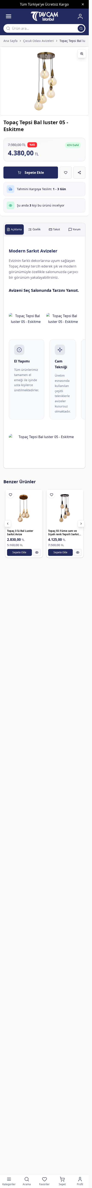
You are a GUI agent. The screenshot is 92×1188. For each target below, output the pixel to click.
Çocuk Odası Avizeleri (38, 41)
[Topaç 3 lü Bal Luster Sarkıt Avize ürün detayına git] (24, 508)
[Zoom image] (81, 53)
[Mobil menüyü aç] (8, 16)
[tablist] (44, 229)
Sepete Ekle (34, 172)
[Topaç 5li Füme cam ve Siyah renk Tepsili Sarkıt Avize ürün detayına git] (65, 508)
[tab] (14, 229)
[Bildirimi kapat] (82, 4)
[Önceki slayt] (7, 523)
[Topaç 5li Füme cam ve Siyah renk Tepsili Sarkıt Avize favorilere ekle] (51, 494)
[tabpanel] (44, 352)
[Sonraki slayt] (81, 523)
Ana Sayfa (10, 41)
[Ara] (81, 28)
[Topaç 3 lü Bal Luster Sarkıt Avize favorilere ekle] (10, 494)
